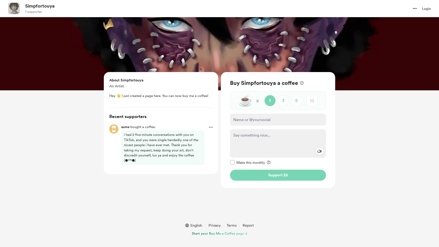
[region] (278, 130)
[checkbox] (247, 162)
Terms (232, 225)
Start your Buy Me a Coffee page (218, 233)
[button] (414, 8)
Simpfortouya (40, 6)
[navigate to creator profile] (14, 8)
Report (248, 225)
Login (426, 9)
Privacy (215, 225)
